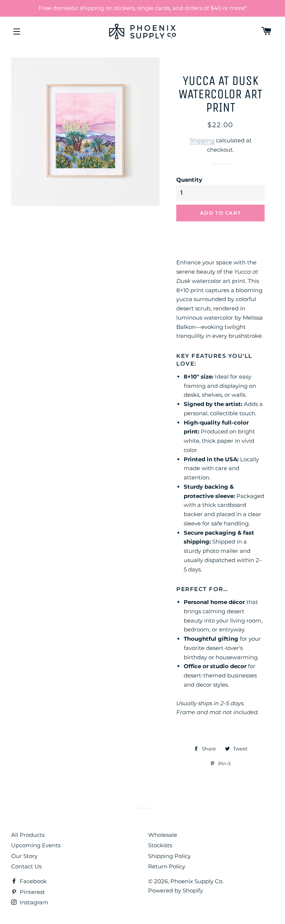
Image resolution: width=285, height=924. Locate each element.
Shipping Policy (169, 855)
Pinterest (31, 891)
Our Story (24, 855)
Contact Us (26, 866)
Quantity (189, 179)
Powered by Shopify (175, 890)
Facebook (32, 881)
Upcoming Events (35, 845)
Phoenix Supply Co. (196, 881)
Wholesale (162, 834)
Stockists (160, 845)
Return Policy (166, 866)
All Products (28, 834)
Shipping (202, 140)
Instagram (33, 902)
